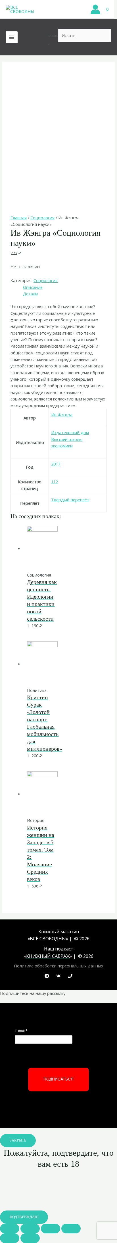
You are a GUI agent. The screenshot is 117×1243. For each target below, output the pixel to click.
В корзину (55, 560)
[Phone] (70, 976)
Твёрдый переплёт (70, 500)
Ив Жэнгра (61, 414)
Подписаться (58, 1079)
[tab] (64, 287)
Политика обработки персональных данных (58, 966)
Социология (42, 217)
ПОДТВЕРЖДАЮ (24, 1217)
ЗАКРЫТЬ (18, 1140)
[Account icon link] (95, 9)
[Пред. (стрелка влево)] (9, 1238)
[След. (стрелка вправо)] (30, 1238)
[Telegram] (47, 976)
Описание (33, 287)
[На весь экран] (50, 1228)
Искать (52, 36)
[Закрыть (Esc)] (9, 1228)
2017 (55, 464)
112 (54, 481)
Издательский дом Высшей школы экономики (70, 439)
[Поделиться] (30, 1228)
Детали (30, 293)
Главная (19, 217)
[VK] (58, 976)
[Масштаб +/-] (71, 1228)
